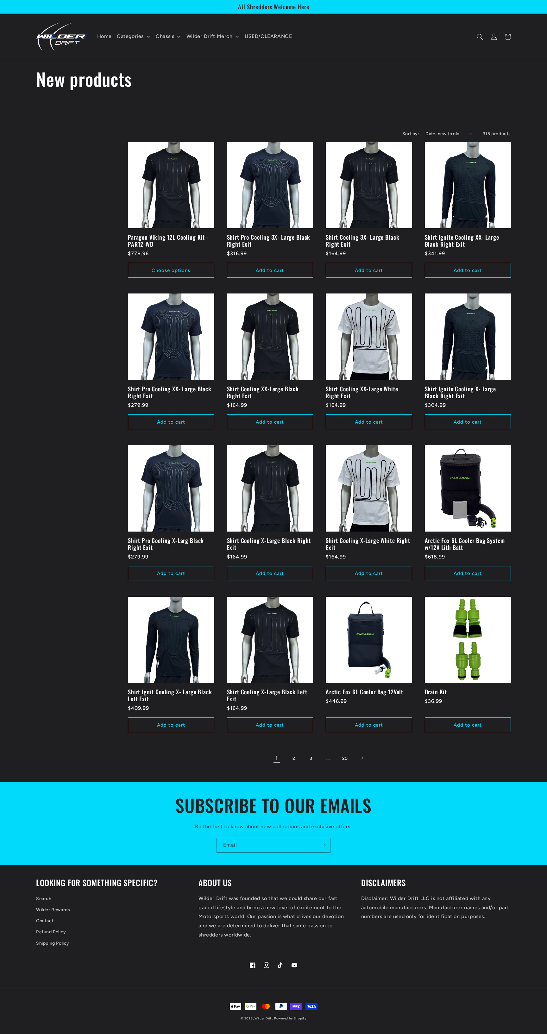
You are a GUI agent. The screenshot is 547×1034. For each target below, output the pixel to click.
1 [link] (276, 758)
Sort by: (410, 133)
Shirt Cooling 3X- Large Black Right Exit (362, 241)
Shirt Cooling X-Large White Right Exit (368, 544)
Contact (44, 921)
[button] (480, 37)
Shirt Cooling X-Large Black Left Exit (267, 695)
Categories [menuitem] (130, 36)
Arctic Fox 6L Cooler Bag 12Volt (364, 691)
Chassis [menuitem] (165, 36)
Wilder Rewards (53, 909)
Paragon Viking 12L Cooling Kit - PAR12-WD (168, 241)
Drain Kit (436, 691)
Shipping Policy (52, 943)
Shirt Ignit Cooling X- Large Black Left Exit (170, 695)
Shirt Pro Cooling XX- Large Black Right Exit (169, 392)
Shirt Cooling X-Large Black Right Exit (269, 544)
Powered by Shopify (290, 1018)
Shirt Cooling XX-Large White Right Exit (362, 392)
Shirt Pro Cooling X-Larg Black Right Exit (166, 544)
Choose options (171, 270)
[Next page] (362, 758)
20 (345, 758)
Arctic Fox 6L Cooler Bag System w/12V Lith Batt (465, 544)
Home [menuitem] (104, 36)
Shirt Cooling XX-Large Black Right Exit (263, 392)
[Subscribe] (323, 845)
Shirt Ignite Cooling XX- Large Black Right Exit (462, 241)
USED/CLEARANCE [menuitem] (268, 36)
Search (44, 898)
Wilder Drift (264, 1018)
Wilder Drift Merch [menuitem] (209, 36)
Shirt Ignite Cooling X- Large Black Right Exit (460, 392)
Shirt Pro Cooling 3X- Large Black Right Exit (269, 241)
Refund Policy (51, 932)
